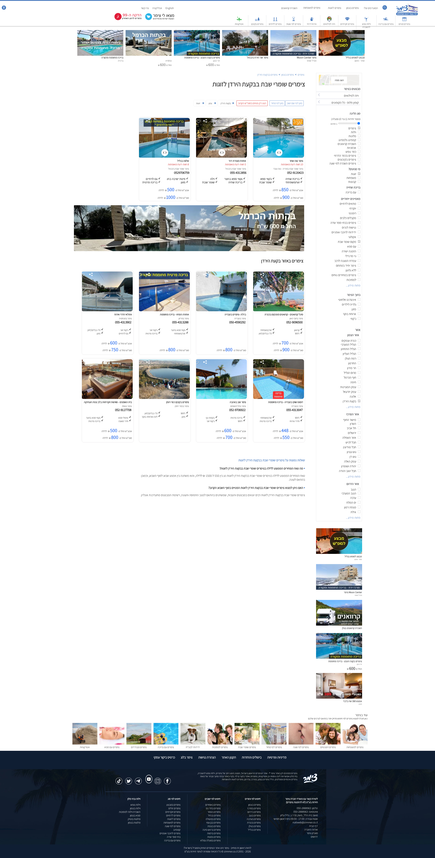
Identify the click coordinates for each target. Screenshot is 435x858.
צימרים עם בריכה (386, 23)
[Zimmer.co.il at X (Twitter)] (128, 779)
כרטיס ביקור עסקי (164, 757)
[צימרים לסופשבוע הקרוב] (125, 19)
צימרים (301, 74)
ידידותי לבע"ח (193, 747)
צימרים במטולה (213, 819)
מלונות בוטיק (134, 819)
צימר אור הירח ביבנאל (257, 57)
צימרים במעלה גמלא (210, 840)
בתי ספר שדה (173, 837)
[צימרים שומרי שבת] (246, 743)
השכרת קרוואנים (289, 8)
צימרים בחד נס (213, 808)
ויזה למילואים (329, 23)
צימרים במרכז (254, 808)
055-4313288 (181, 322)
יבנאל (227, 168)
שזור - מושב (358, 559)
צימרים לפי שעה (301, 747)
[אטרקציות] (239, 20)
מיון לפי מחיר (277, 103)
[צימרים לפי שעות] (293, 20)
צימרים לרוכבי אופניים (170, 833)
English (170, 8)
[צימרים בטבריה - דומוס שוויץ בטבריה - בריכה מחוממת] (278, 398)
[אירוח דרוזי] (311, 20)
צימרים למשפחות (311, 8)
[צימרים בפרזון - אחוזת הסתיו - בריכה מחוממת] (164, 310)
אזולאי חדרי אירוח (123, 314)
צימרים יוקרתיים (347, 23)
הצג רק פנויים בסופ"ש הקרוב (252, 103)
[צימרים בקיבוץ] (257, 20)
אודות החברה (311, 829)
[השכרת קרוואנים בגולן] (339, 624)
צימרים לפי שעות (293, 23)
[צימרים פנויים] (404, 20)
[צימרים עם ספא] (111, 743)
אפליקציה (157, 8)
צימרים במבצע (173, 805)
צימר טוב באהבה (238, 402)
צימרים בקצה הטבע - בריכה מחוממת (202, 57)
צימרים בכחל (214, 815)
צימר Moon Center (306, 57)
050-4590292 (238, 322)
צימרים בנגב (255, 815)
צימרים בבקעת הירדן (267, 74)
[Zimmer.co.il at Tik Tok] (119, 779)
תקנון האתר (229, 757)
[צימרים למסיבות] (219, 743)
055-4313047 (295, 410)
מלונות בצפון (134, 822)
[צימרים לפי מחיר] (274, 743)
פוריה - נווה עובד (280, 168)
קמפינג (176, 829)
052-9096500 (295, 322)
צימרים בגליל (254, 829)
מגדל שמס (358, 595)
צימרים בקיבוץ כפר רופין (177, 402)
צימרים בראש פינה (212, 829)
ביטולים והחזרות (252, 757)
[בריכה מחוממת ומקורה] (100, 32)
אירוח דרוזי (312, 23)
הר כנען (359, 664)
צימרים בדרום (254, 812)
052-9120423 (295, 172)
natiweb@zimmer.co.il (305, 822)
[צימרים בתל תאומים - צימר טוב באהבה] (221, 398)
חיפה (360, 704)
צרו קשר (145, 8)
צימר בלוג (187, 757)
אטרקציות (239, 23)
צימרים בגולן (255, 826)
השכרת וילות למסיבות (129, 812)
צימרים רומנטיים (328, 747)
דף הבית (313, 826)
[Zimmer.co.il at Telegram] (138, 779)
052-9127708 (124, 410)
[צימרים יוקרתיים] (347, 20)
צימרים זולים (174, 808)
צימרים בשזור (214, 812)
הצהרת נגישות (207, 757)
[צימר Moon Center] (293, 32)
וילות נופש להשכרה (366, 25)
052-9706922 (238, 410)
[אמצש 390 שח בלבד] (339, 697)
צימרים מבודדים (139, 747)
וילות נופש (135, 805)
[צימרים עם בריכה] (385, 20)
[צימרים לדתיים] (275, 20)
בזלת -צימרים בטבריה (235, 314)
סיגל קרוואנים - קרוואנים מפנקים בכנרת (284, 314)
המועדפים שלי (371, 8)
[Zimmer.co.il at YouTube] (148, 776)
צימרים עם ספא (111, 747)
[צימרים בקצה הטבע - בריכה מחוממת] (197, 32)
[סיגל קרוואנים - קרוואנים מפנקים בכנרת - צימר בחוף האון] (278, 310)
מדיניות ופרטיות (276, 757)
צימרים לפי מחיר (274, 747)
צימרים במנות (214, 837)
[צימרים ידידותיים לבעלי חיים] (192, 743)
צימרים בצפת (214, 826)
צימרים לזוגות (334, 8)
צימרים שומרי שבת (247, 747)
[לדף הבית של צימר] (407, 15)
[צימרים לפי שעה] (301, 743)
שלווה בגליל (183, 161)
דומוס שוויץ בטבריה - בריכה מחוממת (285, 402)
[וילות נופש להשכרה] (366, 20)
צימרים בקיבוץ (257, 23)
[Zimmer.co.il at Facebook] (167, 779)
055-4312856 (238, 172)
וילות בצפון (135, 808)
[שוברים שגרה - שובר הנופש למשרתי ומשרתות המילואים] (329, 20)
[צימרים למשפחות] (355, 743)
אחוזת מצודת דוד (237, 161)
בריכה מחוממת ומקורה (112, 57)
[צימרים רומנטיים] (328, 743)
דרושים (314, 836)
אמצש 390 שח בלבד (352, 701)
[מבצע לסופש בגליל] (342, 32)
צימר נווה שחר (296, 161)
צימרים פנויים (404, 23)
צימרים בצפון (352, 8)
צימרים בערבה (254, 819)
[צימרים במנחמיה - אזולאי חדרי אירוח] (107, 310)
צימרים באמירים (213, 805)
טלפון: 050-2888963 (307, 808)
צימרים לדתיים (275, 23)
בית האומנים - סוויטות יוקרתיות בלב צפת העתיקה (108, 402)
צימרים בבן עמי (213, 822)
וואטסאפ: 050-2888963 (305, 811)
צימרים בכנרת (254, 822)
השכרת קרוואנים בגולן (352, 628)
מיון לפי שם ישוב (294, 103)
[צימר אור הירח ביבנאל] (245, 32)
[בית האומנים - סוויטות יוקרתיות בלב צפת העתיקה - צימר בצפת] (107, 398)
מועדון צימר (312, 833)
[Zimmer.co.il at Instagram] (157, 779)
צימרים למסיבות (220, 747)
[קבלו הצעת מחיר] (158, 19)
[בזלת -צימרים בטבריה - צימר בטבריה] (221, 310)
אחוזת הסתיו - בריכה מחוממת (174, 314)
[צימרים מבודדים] (138, 743)
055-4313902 (124, 322)
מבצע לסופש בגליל (355, 57)
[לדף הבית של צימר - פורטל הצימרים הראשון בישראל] (310, 782)
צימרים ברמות (214, 833)
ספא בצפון (135, 815)
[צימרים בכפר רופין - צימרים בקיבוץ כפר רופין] (164, 398)
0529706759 (182, 172)
